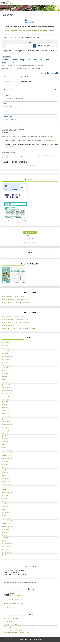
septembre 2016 (7, 552)
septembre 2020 (7, 526)
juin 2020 (5, 535)
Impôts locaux (36, 50)
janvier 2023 (6, 447)
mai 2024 (5, 407)
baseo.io (16, 130)
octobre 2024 (6, 393)
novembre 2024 (7, 390)
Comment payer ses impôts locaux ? (15, 98)
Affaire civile (9, 110)
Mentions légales (37, 639)
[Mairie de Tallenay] (7, 2)
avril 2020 (5, 538)
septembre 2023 (7, 430)
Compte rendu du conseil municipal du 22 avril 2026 (18, 328)
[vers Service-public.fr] (46, 46)
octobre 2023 (6, 427)
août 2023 (5, 433)
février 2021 (6, 512)
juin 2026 (5, 345)
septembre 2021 (7, 492)
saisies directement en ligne (48, 140)
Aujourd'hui (30, 233)
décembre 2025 (7, 356)
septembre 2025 (7, 365)
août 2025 (5, 368)
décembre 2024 (7, 388)
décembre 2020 (7, 518)
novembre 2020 (7, 521)
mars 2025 (5, 382)
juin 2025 (5, 373)
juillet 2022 (5, 464)
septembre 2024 (7, 396)
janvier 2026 (6, 354)
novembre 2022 (7, 453)
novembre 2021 (7, 487)
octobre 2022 (6, 456)
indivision (19, 68)
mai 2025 (5, 376)
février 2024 (6, 416)
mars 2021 (5, 509)
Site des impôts (10, 119)
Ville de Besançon (9, 621)
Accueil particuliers (8, 50)
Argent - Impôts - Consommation (22, 50)
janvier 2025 (6, 385)
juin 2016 (5, 555)
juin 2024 (5, 405)
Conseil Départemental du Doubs (14, 627)
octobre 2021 (6, 490)
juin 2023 (5, 436)
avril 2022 (5, 473)
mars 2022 (5, 475)
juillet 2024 (5, 402)
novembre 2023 (7, 424)
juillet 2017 (5, 541)
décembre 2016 (7, 543)
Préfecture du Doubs (10, 624)
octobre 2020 (6, 524)
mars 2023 (5, 444)
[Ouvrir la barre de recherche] (53, 2)
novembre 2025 (7, 359)
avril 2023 (5, 441)
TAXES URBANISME (30, 165)
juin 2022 (5, 467)
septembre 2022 (7, 458)
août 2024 (5, 399)
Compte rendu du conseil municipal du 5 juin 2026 (18, 302)
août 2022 (5, 461)
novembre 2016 (7, 546)
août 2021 (5, 495)
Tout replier (44, 73)
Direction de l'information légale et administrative (13, 129)
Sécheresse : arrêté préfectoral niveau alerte (15, 299)
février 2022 (6, 478)
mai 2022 (5, 470)
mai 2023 (5, 439)
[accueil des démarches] (30, 42)
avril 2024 (5, 410)
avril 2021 (5, 507)
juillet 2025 (5, 371)
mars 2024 (5, 413)
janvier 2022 (6, 481)
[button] (30, 77)
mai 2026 (5, 348)
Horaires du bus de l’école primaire (13, 297)
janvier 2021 (6, 515)
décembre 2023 (7, 422)
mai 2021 (5, 504)
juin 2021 (5, 501)
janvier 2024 (6, 419)
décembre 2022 (7, 450)
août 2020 (5, 529)
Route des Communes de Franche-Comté (16, 632)
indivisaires (37, 68)
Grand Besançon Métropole (12, 618)
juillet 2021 (5, 498)
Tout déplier (53, 73)
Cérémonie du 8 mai (8, 325)
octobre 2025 (6, 362)
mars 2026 (5, 351)
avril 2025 (5, 379)
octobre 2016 (6, 549)
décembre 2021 (7, 484)
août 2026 (5, 342)
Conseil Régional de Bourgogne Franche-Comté (18, 630)
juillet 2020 (5, 532)
